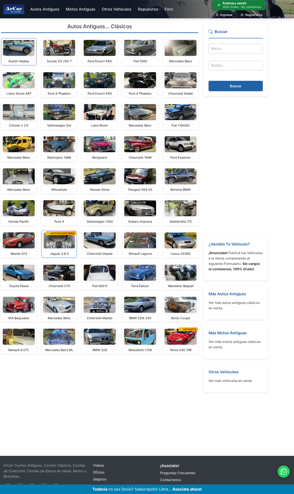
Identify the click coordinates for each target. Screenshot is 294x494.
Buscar (235, 86)
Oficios (98, 472)
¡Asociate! (169, 465)
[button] (236, 33)
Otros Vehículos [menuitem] (117, 9)
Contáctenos (170, 480)
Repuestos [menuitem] (148, 9)
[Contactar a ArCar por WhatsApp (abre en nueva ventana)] (284, 472)
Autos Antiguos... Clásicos (99, 26)
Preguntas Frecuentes (177, 473)
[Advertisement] (235, 166)
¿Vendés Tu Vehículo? (229, 244)
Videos (98, 465)
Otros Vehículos (223, 372)
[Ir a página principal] (13, 9)
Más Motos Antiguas (228, 333)
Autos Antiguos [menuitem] (44, 9)
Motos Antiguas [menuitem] (80, 9)
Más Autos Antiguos (227, 294)
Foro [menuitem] (169, 9)
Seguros (99, 479)
